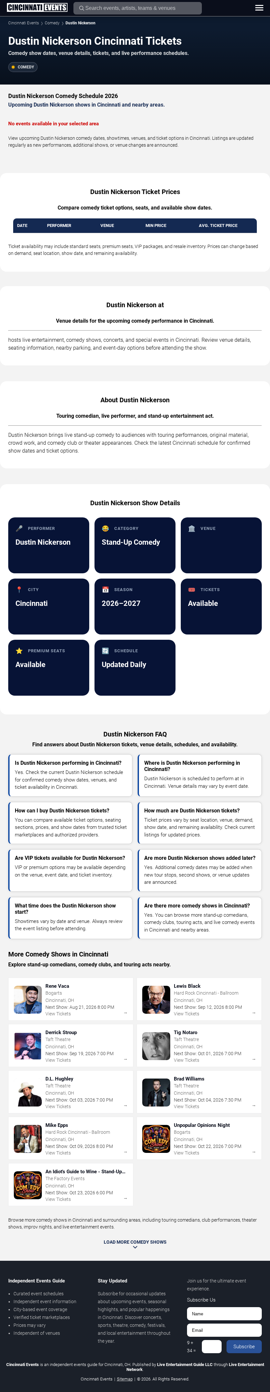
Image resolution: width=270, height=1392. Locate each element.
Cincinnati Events (23, 23)
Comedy (52, 23)
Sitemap (125, 1379)
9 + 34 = (191, 1346)
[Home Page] (37, 8)
